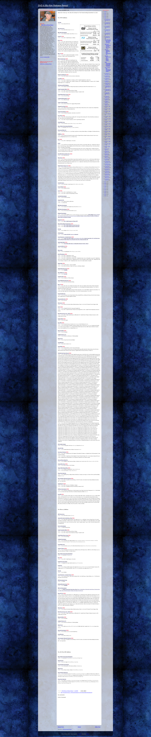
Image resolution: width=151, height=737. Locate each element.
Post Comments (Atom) (67, 729)
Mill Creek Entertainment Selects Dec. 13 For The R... (108, 46)
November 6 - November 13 (107, 37)
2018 (105, 186)
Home (79, 727)
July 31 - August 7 (106, 104)
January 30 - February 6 (107, 169)
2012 (105, 195)
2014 (105, 192)
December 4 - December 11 (107, 27)
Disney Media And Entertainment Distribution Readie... (108, 69)
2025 (105, 13)
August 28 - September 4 (107, 93)
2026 (105, 11)
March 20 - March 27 (107, 152)
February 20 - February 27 (107, 162)
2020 (105, 183)
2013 (105, 194)
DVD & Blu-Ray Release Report (53, 5)
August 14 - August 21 (107, 99)
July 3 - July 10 (108, 113)
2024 (105, 14)
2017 (105, 188)
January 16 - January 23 (107, 174)
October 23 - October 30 (107, 76)
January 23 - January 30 (107, 172)
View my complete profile (44, 57)
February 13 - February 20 (107, 164)
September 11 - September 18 (108, 90)
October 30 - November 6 (107, 74)
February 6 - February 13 (107, 167)
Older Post (97, 727)
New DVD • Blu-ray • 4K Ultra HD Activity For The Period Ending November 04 (77, 692)
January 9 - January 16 (107, 177)
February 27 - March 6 (107, 159)
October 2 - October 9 (107, 81)
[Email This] (81, 691)
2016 (105, 189)
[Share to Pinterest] (85, 691)
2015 (105, 191)
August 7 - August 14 (107, 102)
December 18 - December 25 (108, 20)
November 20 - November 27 (108, 30)
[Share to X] (83, 691)
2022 (62, 692)
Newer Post (61, 727)
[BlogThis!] (82, 691)
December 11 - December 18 (108, 23)
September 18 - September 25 (108, 86)
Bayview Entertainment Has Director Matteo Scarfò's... (108, 58)
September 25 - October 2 (107, 84)
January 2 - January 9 (107, 179)
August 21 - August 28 (107, 97)
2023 (105, 16)
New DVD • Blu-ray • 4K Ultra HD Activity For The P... (108, 41)
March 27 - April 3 (107, 149)
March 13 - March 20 (107, 154)
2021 (105, 181)
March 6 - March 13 (107, 157)
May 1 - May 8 (108, 136)
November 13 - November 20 (108, 34)
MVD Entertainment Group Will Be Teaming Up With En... (108, 64)
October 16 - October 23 (107, 79)
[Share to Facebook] (84, 691)
